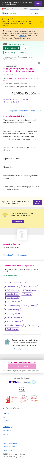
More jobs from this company (15, 255)
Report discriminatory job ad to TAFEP (25, 111)
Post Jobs (6, 420)
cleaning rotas (12, 286)
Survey (5, 417)
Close (38, 3)
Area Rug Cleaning (14, 325)
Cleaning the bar (13, 313)
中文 (24, 48)
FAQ (4, 434)
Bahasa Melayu (10, 52)
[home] (8, 13)
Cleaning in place (14, 302)
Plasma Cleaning (13, 306)
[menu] (41, 13)
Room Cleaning (13, 309)
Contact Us (6, 427)
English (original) (10, 48)
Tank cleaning (12, 329)
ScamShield (22, 36)
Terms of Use (7, 450)
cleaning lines (12, 294)
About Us (6, 413)
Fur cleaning (33, 325)
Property (27, 294)
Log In (35, 13)
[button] (40, 22)
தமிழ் (22, 52)
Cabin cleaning (30, 286)
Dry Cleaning (31, 306)
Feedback (6, 430)
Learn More (18, 222)
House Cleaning (13, 317)
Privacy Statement (9, 447)
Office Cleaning (13, 290)
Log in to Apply (22, 366)
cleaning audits (13, 298)
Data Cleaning (30, 290)
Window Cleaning (14, 321)
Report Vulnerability (9, 443)
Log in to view (37, 202)
